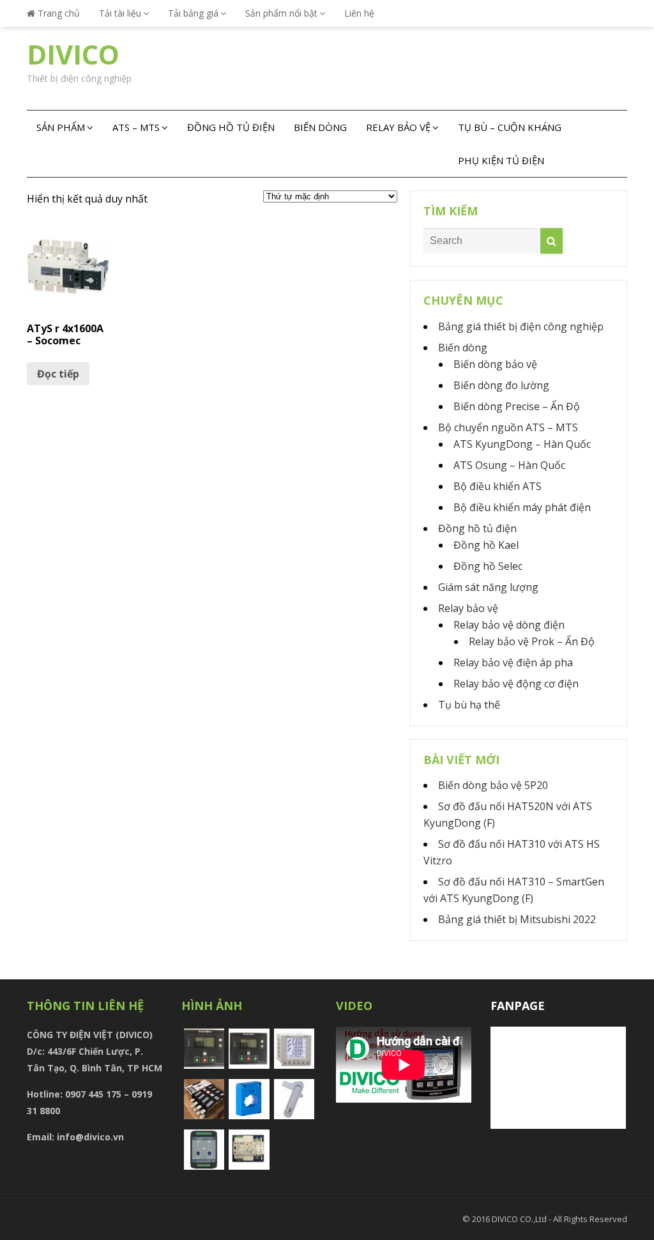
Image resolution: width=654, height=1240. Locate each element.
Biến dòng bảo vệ (495, 364)
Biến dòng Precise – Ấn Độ (516, 406)
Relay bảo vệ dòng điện (509, 625)
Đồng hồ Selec (487, 566)
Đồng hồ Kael (486, 545)
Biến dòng (320, 127)
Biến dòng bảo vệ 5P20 (493, 785)
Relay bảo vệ (398, 127)
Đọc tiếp (58, 374)
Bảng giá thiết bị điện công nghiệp (521, 326)
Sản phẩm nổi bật (281, 13)
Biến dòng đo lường (501, 385)
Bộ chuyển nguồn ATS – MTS (508, 427)
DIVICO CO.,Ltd (520, 1219)
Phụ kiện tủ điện (501, 160)
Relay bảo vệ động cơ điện (516, 684)
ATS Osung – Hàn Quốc (509, 465)
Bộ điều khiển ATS (497, 486)
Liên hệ (359, 13)
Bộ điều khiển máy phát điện (522, 507)
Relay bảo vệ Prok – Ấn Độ (532, 641)
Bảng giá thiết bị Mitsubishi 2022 (517, 919)
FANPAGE (517, 1005)
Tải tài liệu (120, 13)
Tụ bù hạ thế (469, 705)
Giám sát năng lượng (488, 587)
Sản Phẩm (60, 127)
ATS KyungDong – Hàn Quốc (522, 444)
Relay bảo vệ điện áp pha (513, 662)
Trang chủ (57, 13)
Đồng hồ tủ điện (231, 127)
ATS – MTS (136, 127)
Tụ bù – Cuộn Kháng (509, 127)
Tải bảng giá (193, 13)
